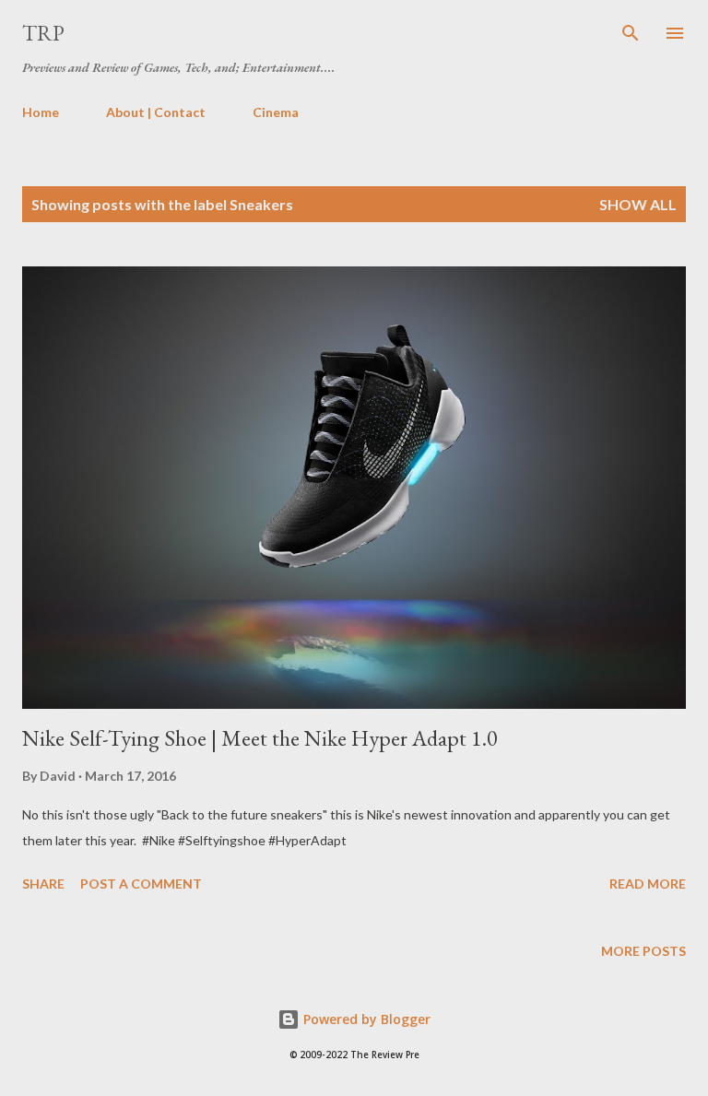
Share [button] (43, 883)
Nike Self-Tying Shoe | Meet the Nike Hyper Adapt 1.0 (260, 738)
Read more (647, 883)
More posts (643, 951)
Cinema (276, 112)
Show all (638, 204)
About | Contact (156, 112)
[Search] (631, 33)
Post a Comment (141, 883)
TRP (43, 32)
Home (40, 112)
